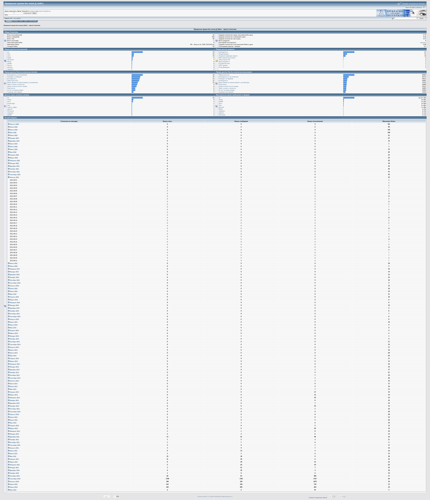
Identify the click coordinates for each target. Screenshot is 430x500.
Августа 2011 (14, 448)
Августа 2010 (14, 481)
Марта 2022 (13, 158)
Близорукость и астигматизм (17, 75)
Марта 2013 (13, 395)
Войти (26, 21)
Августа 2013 (14, 381)
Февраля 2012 (14, 431)
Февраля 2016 (14, 302)
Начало (9, 21)
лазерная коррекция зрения (318, 497)
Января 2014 (14, 367)
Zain (8, 54)
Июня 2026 (13, 130)
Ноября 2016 (14, 277)
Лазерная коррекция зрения (228, 56)
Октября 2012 (14, 409)
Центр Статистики (34, 25)
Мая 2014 (12, 356)
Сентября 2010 (14, 479)
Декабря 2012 (14, 403)
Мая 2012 (12, 423)
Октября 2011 (14, 442)
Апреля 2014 (14, 358)
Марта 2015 (13, 333)
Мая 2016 (12, 294)
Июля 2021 (13, 263)
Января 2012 (14, 434)
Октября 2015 (14, 314)
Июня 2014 (13, 353)
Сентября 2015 (14, 316)
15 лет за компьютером (15, 90)
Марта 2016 (13, 300)
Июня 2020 (13, 266)
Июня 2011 (13, 453)
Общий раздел (224, 54)
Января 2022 (14, 163)
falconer (9, 67)
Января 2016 (14, 305)
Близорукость (223, 52)
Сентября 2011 (14, 445)
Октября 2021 (14, 172)
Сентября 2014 (14, 344)
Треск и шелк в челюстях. (16, 84)
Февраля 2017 (14, 269)
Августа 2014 (14, 347)
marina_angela (12, 107)
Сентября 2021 (14, 174)
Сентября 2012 (14, 412)
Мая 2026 (12, 132)
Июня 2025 (13, 135)
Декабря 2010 (14, 470)
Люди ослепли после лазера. (17, 86)
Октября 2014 (14, 342)
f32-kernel (10, 60)
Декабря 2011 (14, 437)
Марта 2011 (13, 462)
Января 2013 (14, 400)
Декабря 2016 (14, 274)
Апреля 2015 (14, 330)
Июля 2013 (13, 384)
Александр (11, 103)
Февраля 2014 (14, 364)
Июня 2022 (13, 149)
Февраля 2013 (14, 398)
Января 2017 (14, 272)
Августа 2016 (14, 286)
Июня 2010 (13, 487)
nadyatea (423, 42)
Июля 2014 (13, 350)
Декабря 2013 (14, 370)
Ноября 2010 (14, 473)
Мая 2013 (12, 389)
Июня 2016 (13, 291)
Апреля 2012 (14, 425)
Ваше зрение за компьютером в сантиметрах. (22, 82)
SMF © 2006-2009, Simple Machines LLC (221, 496)
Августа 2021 (14, 177)
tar (8, 52)
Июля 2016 (13, 288)
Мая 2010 (12, 490)
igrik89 (9, 63)
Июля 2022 (13, 146)
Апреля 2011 (14, 459)
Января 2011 (14, 467)
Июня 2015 (13, 325)
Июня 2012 (13, 420)
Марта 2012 (13, 428)
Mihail (9, 61)
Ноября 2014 (14, 339)
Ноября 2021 (14, 169)
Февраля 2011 (14, 465)
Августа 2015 (14, 319)
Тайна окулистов (224, 60)
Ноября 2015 (14, 311)
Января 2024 (14, 138)
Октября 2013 (14, 375)
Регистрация (33, 21)
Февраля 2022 (14, 160)
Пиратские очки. (12, 80)
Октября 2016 (14, 280)
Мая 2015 (12, 328)
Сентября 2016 (14, 283)
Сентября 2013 (14, 378)
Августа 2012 (14, 414)
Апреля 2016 (14, 297)
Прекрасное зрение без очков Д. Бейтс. (16, 25)
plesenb (221, 107)
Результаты (11, 88)
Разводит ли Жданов (14, 77)
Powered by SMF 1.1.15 (204, 496)
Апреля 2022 (14, 155)
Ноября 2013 (14, 372)
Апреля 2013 (14, 392)
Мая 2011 (12, 456)
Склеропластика (224, 63)
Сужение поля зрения (14, 92)
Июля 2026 (13, 127)
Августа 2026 (14, 124)
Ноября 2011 (14, 439)
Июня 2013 (13, 386)
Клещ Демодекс (224, 67)
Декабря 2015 (14, 308)
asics (9, 56)
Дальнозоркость (224, 61)
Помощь (15, 21)
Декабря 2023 (14, 141)
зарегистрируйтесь (44, 11)
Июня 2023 (13, 144)
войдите (32, 11)
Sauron (9, 65)
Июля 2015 (13, 322)
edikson (9, 109)
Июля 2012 (13, 417)
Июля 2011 (13, 451)
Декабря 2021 (14, 166)
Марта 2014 (13, 361)
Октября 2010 (14, 476)
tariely (9, 58)
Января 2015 (14, 336)
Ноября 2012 (14, 406)
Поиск (21, 21)
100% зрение (223, 65)
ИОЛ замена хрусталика (227, 58)
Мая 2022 (12, 152)
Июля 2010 (13, 484)
